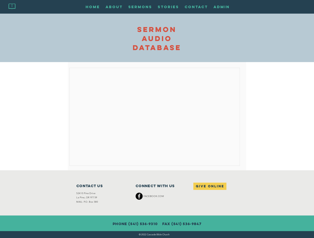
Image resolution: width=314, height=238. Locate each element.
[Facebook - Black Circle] (139, 196)
